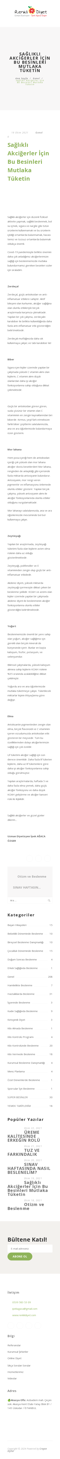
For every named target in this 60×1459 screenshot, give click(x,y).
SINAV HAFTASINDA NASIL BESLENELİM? (28, 887)
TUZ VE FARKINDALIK (24, 1152)
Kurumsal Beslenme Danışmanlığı (26, 1062)
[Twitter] (37, 1325)
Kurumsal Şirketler (18, 1351)
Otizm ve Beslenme (32, 876)
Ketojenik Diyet (16, 1019)
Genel (36, 78)
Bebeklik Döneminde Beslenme (25, 933)
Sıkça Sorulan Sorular (19, 1365)
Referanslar (14, 1345)
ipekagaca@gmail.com (24, 1308)
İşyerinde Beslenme (19, 1002)
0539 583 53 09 (21, 1302)
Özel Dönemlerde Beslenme (24, 1080)
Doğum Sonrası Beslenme (22, 959)
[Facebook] (19, 1325)
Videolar (12, 1378)
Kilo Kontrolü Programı (21, 1037)
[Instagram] (11, 1325)
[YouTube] (29, 1325)
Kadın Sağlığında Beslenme (23, 1011)
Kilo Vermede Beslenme (21, 1054)
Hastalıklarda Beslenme (21, 994)
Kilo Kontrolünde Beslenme (23, 1045)
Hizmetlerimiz (16, 1372)
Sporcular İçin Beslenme (21, 1088)
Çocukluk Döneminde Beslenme (25, 950)
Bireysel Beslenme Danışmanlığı (26, 942)
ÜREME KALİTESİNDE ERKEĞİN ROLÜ (24, 1136)
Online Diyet (15, 1358)
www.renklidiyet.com (24, 1315)
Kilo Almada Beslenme (20, 1028)
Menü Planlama (16, 1071)
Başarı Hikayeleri (17, 925)
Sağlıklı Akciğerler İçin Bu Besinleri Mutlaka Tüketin (28, 1188)
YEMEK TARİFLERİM (19, 1105)
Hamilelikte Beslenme (20, 985)
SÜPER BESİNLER (18, 1097)
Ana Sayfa (22, 78)
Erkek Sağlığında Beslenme (23, 968)
